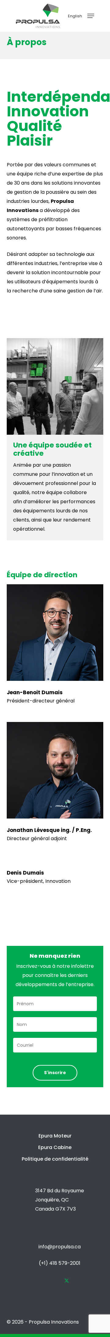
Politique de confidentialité (55, 1158)
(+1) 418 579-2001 (59, 1263)
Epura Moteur (55, 1135)
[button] (90, 16)
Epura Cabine (55, 1147)
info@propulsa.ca (59, 1246)
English (75, 16)
